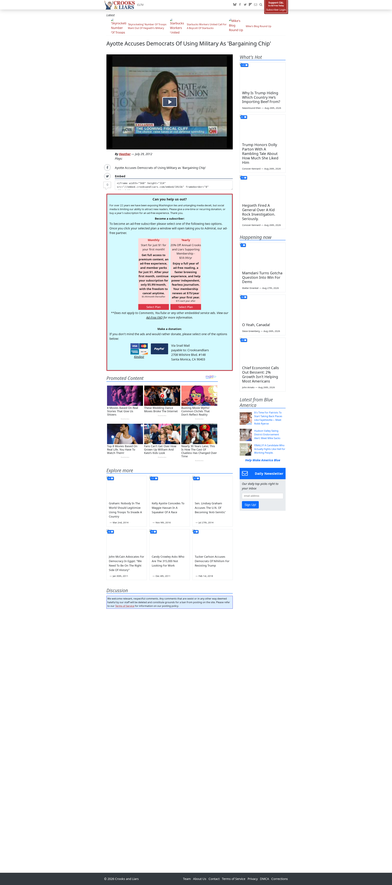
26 (109, 478)
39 (152, 531)
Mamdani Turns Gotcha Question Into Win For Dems (262, 277)
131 (153, 478)
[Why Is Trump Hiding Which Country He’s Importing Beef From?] (262, 75)
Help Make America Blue (262, 460)
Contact (214, 879)
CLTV (140, 5)
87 (195, 478)
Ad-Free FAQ (154, 317)
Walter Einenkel (250, 287)
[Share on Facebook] (107, 167)
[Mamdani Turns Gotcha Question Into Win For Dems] (262, 255)
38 (109, 531)
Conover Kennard (251, 168)
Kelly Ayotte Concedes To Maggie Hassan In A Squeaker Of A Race (168, 507)
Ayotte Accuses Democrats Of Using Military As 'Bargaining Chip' (188, 43)
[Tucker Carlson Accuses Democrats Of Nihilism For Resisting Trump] (212, 540)
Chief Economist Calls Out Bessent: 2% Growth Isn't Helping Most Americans (260, 374)
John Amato (248, 387)
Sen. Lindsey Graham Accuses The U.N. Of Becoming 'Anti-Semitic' (210, 507)
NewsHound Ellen (251, 107)
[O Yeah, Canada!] (262, 307)
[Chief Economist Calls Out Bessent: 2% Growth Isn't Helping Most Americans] (262, 351)
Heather (125, 154)
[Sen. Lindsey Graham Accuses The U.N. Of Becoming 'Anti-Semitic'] (212, 487)
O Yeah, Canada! (256, 324)
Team (187, 879)
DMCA (264, 879)
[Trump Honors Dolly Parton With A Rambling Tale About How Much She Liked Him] (262, 127)
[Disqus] (169, 732)
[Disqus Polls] (169, 651)
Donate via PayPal (159, 348)
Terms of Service (124, 606)
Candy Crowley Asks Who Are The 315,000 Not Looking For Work (168, 561)
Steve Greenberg (251, 331)
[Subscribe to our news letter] (255, 4)
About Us (199, 879)
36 (242, 297)
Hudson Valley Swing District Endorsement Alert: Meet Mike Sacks (267, 434)
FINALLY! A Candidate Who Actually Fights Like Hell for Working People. (269, 449)
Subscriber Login (276, 9)
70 (242, 177)
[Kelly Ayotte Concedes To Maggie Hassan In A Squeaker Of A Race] (169, 487)
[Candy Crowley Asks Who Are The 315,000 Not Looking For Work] (169, 540)
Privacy (253, 879)
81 (242, 117)
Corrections (279, 879)
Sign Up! (250, 504)
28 (242, 340)
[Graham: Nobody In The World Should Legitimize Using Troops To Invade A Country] (127, 487)
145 (243, 65)
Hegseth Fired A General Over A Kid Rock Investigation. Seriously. (258, 212)
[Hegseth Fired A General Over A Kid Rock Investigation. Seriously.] (262, 188)
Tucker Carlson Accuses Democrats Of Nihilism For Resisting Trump (212, 561)
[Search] (261, 4)
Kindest (139, 357)
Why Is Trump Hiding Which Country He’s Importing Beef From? (261, 97)
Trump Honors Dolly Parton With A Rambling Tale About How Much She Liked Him (260, 153)
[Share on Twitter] (107, 176)
